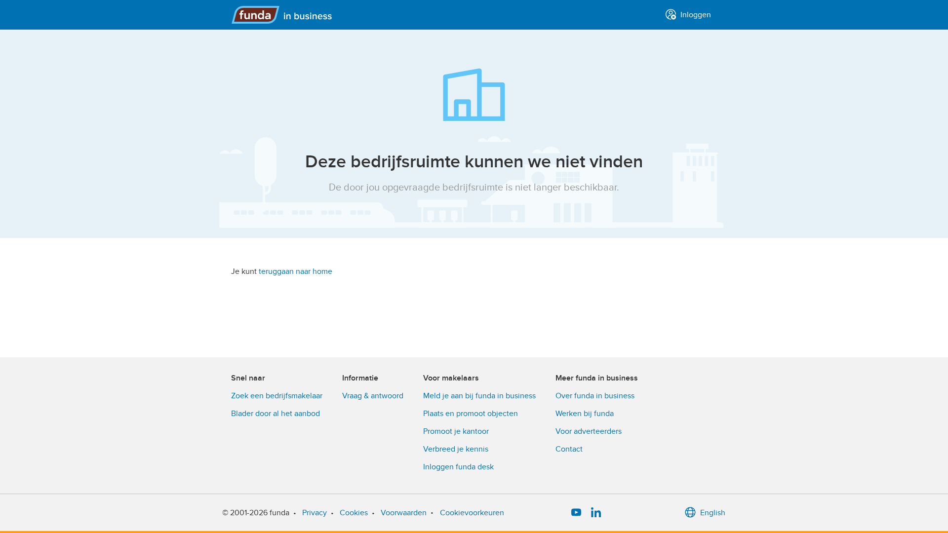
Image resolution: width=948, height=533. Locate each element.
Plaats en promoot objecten (470, 414)
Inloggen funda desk (458, 467)
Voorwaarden (404, 513)
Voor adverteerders (588, 431)
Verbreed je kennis (455, 449)
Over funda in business (594, 396)
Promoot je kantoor (456, 431)
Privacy (314, 513)
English (712, 513)
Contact (569, 449)
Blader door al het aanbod (275, 414)
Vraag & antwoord (372, 396)
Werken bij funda (584, 414)
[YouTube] (576, 513)
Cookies (354, 513)
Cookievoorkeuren (472, 513)
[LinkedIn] (596, 513)
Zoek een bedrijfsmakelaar (276, 396)
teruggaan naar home (295, 271)
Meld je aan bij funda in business (479, 396)
